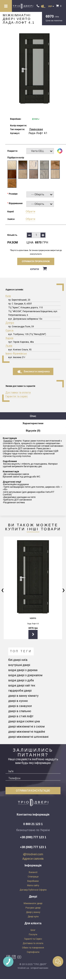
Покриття (12, 151)
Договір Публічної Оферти (33, 890)
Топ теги (21, 651)
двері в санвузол (20, 706)
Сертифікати (33, 952)
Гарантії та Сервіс (33, 939)
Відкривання (16, 203)
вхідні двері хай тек (21, 685)
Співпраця (33, 876)
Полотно (7, 441)
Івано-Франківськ (16, 353)
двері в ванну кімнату (23, 695)
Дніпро (10, 322)
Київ (8, 296)
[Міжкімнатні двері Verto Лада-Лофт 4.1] (34, 68)
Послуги (33, 934)
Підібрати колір (15, 157)
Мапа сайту (33, 885)
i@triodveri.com (33, 854)
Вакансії (33, 872)
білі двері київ (17, 660)
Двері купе (33, 916)
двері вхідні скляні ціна (24, 721)
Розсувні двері (33, 908)
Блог (33, 930)
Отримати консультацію (33, 790)
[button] (40, 151)
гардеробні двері (20, 690)
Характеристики (33, 423)
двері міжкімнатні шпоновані (28, 736)
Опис (33, 415)
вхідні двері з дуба (21, 680)
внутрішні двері (19, 665)
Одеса (9, 330)
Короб (10, 211)
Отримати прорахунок (36, 261)
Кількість (12, 235)
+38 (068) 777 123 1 (33, 847)
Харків (9, 338)
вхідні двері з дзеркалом (25, 675)
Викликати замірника (37, 371)
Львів (9, 345)
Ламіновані (36, 129)
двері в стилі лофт (21, 716)
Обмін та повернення (33, 947)
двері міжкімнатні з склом (26, 726)
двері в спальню (19, 711)
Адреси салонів (33, 858)
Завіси (10, 219)
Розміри (13, 194)
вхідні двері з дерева (22, 670)
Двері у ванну (33, 912)
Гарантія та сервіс (17, 396)
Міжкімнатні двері (33, 903)
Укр (50, 6)
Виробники (33, 881)
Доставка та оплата (18, 392)
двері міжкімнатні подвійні (26, 731)
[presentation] (2, 590)
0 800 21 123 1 (33, 824)
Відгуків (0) (33, 430)
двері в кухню (18, 701)
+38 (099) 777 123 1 (33, 837)
